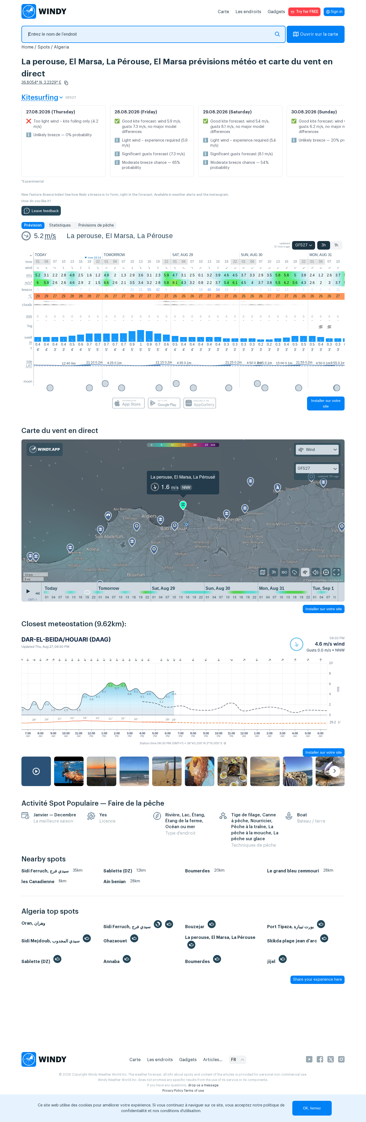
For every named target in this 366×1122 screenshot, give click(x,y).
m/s (50, 235)
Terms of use (194, 1090)
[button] (66, 83)
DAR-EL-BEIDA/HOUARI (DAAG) (66, 639)
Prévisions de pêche (96, 225)
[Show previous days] (37, 593)
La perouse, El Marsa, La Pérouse (120, 235)
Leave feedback (45, 211)
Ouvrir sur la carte (319, 34)
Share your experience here (317, 980)
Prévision (33, 225)
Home (27, 47)
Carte (223, 12)
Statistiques (60, 225)
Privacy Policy (172, 1090)
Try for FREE (307, 12)
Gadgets (276, 12)
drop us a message (203, 1085)
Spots (44, 47)
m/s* (28, 283)
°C (30, 296)
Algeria (61, 47)
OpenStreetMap (316, 580)
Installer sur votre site (326, 403)
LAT (29, 366)
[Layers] (263, 572)
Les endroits (248, 12)
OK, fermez (312, 1108)
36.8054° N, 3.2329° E (41, 82)
